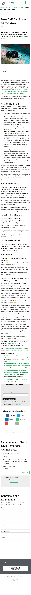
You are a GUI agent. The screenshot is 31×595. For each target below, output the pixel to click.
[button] (28, 71)
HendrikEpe (7, 477)
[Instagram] (17, 585)
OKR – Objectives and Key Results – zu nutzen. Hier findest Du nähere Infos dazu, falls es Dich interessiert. (15, 91)
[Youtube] (23, 585)
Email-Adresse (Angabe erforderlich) (11, 392)
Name (2, 525)
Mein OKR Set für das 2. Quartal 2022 (14, 379)
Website (3, 537)
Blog (7, 7)
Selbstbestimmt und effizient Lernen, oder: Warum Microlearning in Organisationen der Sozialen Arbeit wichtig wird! (16, 372)
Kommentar (4, 507)
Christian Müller (7, 453)
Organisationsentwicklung (16, 7)
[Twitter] (11, 585)
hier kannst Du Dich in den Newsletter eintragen (16, 348)
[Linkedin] (14, 585)
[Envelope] (20, 585)
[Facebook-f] (8, 585)
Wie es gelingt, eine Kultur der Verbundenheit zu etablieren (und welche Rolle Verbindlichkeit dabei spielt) (17, 365)
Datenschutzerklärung (17, 404)
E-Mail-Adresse (5, 531)
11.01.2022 (16, 453)
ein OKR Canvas (13, 343)
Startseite (2, 7)
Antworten (25, 472)
